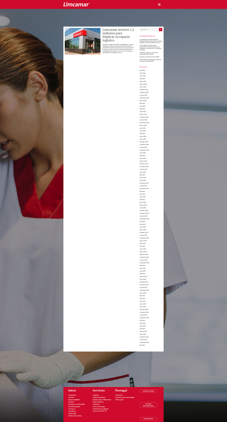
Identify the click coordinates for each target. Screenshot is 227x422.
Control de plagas (99, 406)
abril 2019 (142, 246)
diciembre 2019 (144, 232)
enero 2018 (143, 279)
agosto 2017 (143, 293)
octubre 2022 (143, 169)
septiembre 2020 (144, 218)
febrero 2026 (143, 84)
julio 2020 (142, 221)
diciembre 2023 (144, 142)
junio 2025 (142, 106)
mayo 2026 (143, 76)
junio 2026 (142, 73)
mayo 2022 (143, 172)
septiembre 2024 (144, 122)
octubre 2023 (143, 147)
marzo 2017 (143, 304)
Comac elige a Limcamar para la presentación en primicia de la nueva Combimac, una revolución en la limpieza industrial (150, 47)
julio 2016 (142, 320)
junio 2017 (142, 298)
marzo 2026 (143, 81)
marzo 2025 (143, 111)
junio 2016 (142, 323)
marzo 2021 (143, 202)
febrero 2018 (143, 276)
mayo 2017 (143, 301)
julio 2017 (142, 295)
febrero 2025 (143, 114)
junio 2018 (142, 268)
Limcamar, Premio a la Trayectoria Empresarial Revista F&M (149, 53)
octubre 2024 (143, 120)
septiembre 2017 (144, 290)
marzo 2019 (143, 249)
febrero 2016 (143, 331)
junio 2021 (142, 194)
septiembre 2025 (144, 98)
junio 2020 (142, 224)
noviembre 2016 (144, 312)
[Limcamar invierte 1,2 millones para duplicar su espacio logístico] (82, 41)
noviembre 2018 (144, 257)
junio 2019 (142, 243)
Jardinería (96, 404)
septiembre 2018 (144, 262)
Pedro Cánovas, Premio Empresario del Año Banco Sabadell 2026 (150, 60)
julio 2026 (142, 70)
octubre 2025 (143, 95)
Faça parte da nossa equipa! (125, 397)
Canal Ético (72, 411)
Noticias (71, 402)
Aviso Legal (72, 413)
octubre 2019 (143, 235)
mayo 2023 (143, 153)
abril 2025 (142, 109)
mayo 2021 (143, 196)
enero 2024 (143, 139)
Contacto (71, 409)
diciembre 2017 (144, 282)
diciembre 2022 (144, 164)
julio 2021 (142, 191)
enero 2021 (143, 207)
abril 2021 (142, 199)
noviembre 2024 (144, 117)
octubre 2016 (143, 315)
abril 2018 (142, 273)
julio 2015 (142, 345)
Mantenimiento (98, 402)
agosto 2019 (143, 240)
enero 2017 (143, 306)
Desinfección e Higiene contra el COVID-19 (101, 410)
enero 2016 (143, 334)
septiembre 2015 (144, 342)
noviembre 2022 (144, 166)
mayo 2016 (143, 326)
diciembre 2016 (144, 309)
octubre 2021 (143, 185)
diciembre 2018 (144, 254)
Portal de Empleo (74, 406)
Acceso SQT (148, 419)
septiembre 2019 (144, 238)
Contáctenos (148, 391)
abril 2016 (142, 328)
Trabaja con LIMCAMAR (76, 404)
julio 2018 (142, 265)
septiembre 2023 (144, 150)
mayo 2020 (143, 227)
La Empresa (72, 395)
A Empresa (119, 395)
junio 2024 (142, 128)
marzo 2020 (143, 229)
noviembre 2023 (144, 144)
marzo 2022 (143, 177)
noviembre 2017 (144, 284)
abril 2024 (142, 133)
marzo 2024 (143, 136)
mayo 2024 (143, 131)
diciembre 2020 (144, 210)
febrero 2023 (143, 161)
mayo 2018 (143, 271)
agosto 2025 (143, 100)
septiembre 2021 (144, 188)
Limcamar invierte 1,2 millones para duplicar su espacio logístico (118, 35)
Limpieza (96, 395)
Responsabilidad (74, 400)
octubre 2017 (143, 287)
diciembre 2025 (144, 89)
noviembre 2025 (144, 92)
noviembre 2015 (144, 337)
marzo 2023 (143, 158)
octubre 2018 (143, 260)
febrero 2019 (143, 251)
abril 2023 (142, 155)
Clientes (71, 397)
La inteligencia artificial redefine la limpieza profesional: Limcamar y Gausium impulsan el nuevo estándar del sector (151, 41)
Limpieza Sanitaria (99, 397)
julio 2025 (142, 103)
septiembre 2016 (144, 317)
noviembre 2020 (144, 213)
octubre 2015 (143, 339)
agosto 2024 (143, 125)
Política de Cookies (75, 416)
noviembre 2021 (144, 183)
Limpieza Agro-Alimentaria (102, 400)
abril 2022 (142, 175)
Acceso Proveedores (148, 405)
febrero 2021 (143, 205)
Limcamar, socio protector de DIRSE (149, 57)
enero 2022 (143, 180)
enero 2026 (143, 87)
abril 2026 (142, 78)
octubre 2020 (143, 216)
